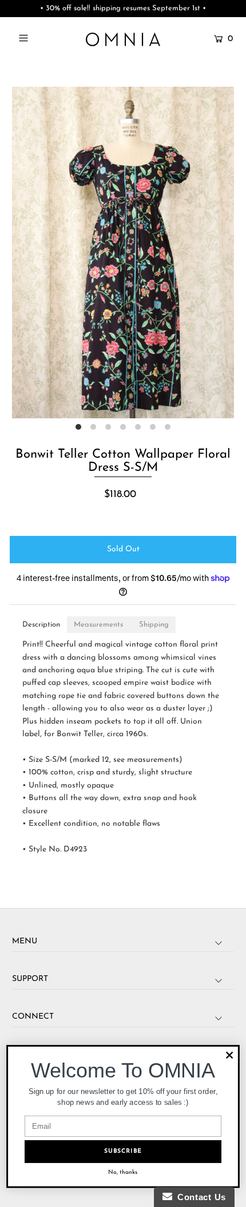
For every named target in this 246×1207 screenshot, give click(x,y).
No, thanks (122, 1172)
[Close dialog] (229, 1055)
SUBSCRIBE (122, 1151)
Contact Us (199, 1197)
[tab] (41, 624)
